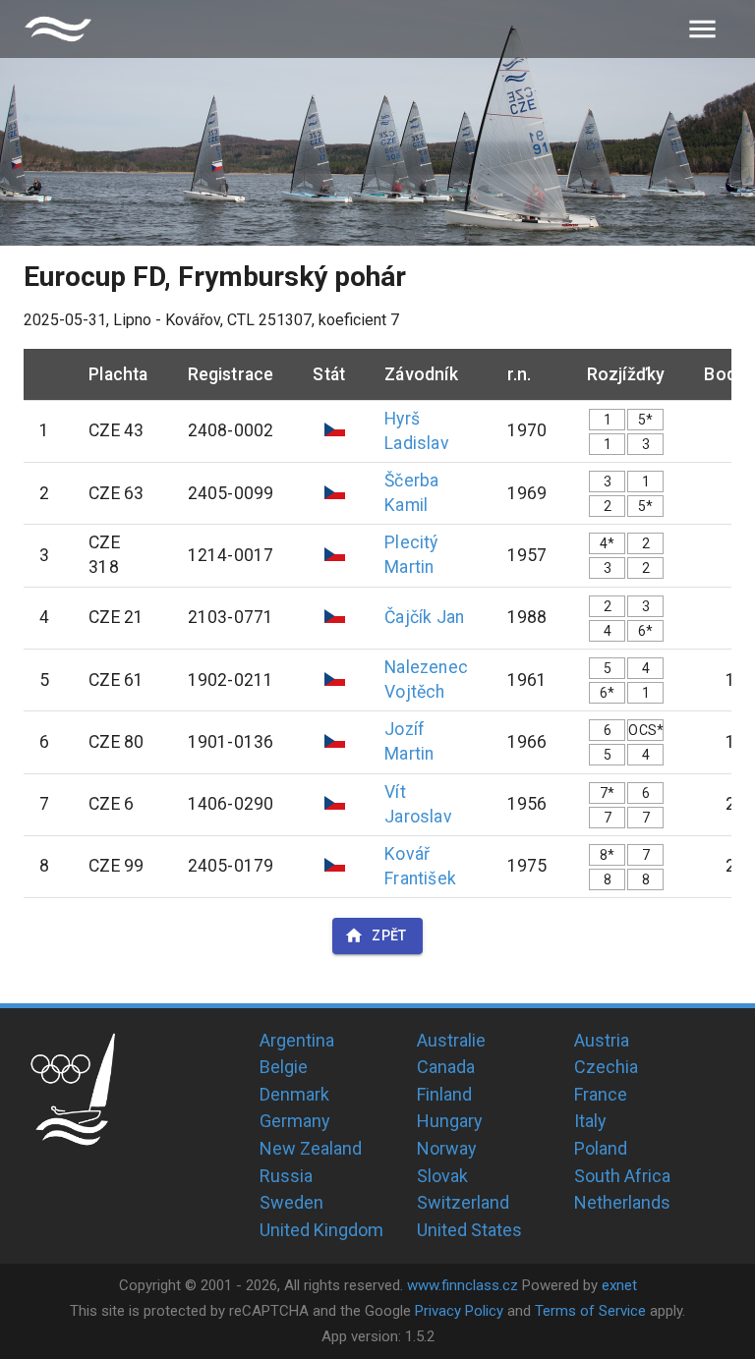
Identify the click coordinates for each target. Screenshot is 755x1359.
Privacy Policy (459, 1311)
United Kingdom (321, 1229)
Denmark (294, 1094)
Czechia (606, 1066)
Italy (590, 1120)
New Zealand (311, 1148)
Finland (444, 1094)
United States (469, 1229)
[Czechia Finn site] (58, 29)
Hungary (450, 1120)
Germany (295, 1120)
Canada (446, 1066)
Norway (447, 1148)
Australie (451, 1040)
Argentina (297, 1040)
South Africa (622, 1175)
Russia (286, 1175)
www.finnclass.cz (462, 1285)
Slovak (442, 1175)
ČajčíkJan (424, 617)
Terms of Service (590, 1311)
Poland (600, 1148)
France (600, 1094)
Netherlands (622, 1202)
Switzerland (463, 1202)
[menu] (702, 29)
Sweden (291, 1202)
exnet (619, 1285)
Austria (601, 1040)
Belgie (284, 1066)
